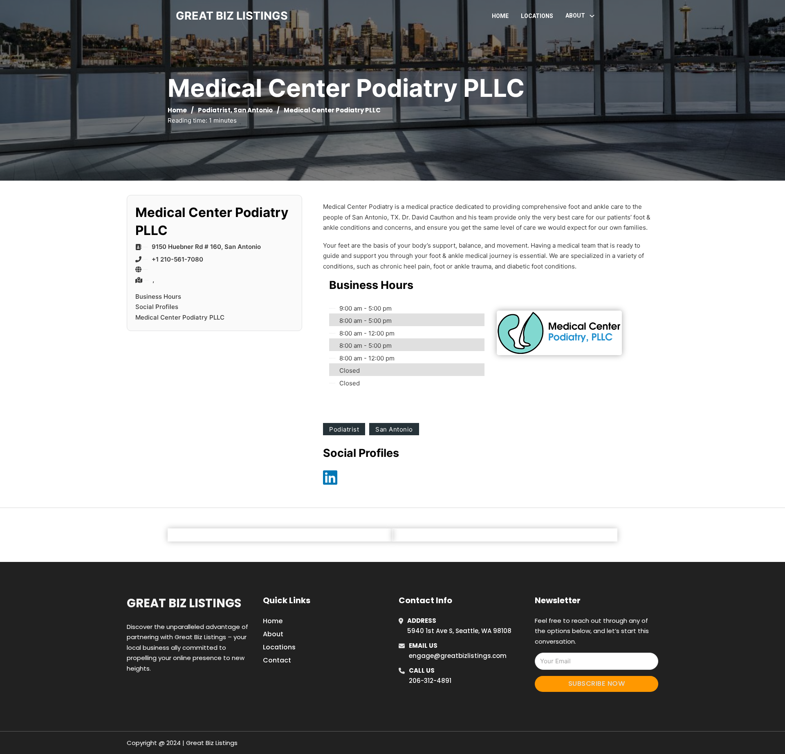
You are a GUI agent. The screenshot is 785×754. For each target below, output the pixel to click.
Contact (277, 660)
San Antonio (253, 110)
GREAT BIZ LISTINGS (232, 15)
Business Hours (158, 296)
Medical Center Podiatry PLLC (179, 317)
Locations (537, 16)
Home (500, 16)
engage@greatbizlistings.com (458, 655)
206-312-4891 (430, 680)
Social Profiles (156, 307)
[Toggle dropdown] (592, 16)
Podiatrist (214, 110)
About (273, 634)
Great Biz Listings (184, 603)
